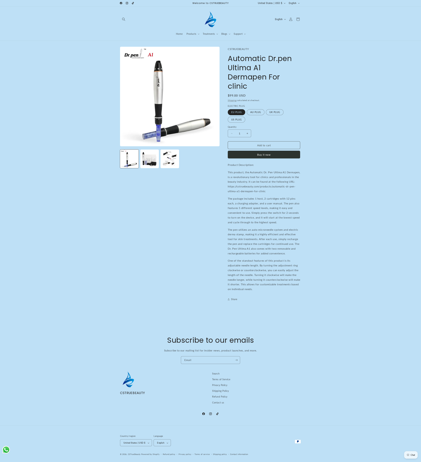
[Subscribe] (236, 360)
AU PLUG (255, 112)
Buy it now (264, 154)
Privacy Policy (219, 385)
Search (216, 373)
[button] (123, 19)
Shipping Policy (220, 391)
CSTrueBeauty (134, 454)
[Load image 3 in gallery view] (170, 159)
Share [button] (234, 299)
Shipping (232, 100)
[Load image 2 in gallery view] (149, 159)
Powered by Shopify (150, 454)
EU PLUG (236, 112)
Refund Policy (219, 396)
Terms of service (202, 454)
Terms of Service (221, 379)
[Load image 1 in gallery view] (129, 159)
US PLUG (236, 119)
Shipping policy (220, 454)
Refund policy (169, 454)
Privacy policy (185, 454)
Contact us (218, 402)
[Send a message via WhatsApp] (6, 449)
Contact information (239, 454)
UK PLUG (274, 112)
